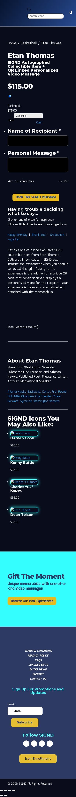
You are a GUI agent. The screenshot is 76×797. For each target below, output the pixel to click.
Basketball (28, 43)
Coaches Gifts (38, 665)
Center (46, 392)
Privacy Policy (38, 656)
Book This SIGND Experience (36, 197)
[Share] (9, 790)
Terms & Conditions (38, 651)
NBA (17, 396)
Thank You (39, 235)
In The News (38, 669)
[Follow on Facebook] (26, 743)
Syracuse (26, 401)
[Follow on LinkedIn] (50, 743)
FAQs (38, 660)
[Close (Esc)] (13, 790)
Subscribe (25, 722)
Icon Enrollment (38, 758)
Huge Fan (13, 239)
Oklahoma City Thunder (36, 396)
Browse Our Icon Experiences (32, 601)
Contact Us (38, 679)
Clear (39, 122)
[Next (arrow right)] (5, 795)
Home (12, 43)
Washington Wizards (46, 401)
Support (38, 674)
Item (11, 120)
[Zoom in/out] (1, 790)
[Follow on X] (34, 743)
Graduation (57, 235)
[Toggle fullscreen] (5, 790)
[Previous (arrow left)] (1, 795)
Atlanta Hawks (17, 392)
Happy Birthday (17, 235)
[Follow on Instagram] (42, 743)
